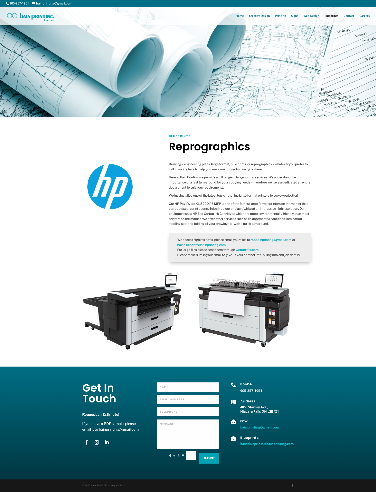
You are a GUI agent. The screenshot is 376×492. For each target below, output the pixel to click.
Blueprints (331, 16)
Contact (349, 16)
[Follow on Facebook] (86, 442)
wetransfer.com (247, 250)
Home (240, 16)
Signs (294, 16)
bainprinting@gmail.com (259, 427)
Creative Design (259, 16)
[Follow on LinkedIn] (107, 442)
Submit (209, 458)
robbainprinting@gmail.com (271, 240)
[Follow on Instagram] (96, 442)
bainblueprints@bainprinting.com (201, 245)
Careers (365, 16)
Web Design (311, 16)
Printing (280, 16)
